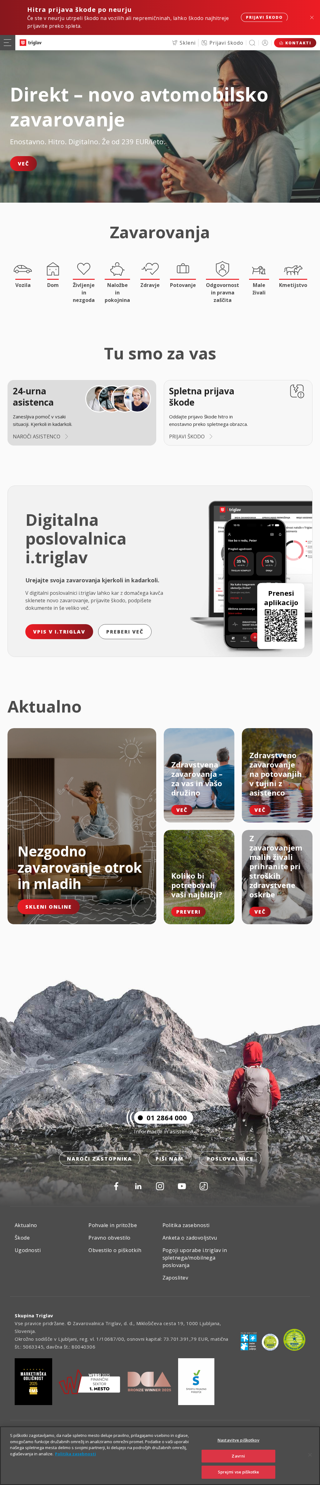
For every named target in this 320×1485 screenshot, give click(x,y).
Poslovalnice (230, 1158)
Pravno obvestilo (109, 1237)
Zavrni (238, 1456)
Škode (22, 1237)
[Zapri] (310, 1455)
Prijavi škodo (264, 17)
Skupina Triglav (34, 1315)
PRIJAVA (265, 43)
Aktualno (26, 1225)
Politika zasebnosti (186, 1225)
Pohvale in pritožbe (112, 1225)
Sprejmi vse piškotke (238, 1472)
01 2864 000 (167, 1117)
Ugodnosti (28, 1250)
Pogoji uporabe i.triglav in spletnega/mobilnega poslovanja (194, 1258)
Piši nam (169, 1158)
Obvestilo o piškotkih (114, 1250)
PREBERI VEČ (124, 631)
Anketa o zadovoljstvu (189, 1237)
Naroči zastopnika (99, 1158)
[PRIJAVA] (265, 42)
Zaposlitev (175, 1277)
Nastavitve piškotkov (238, 1440)
